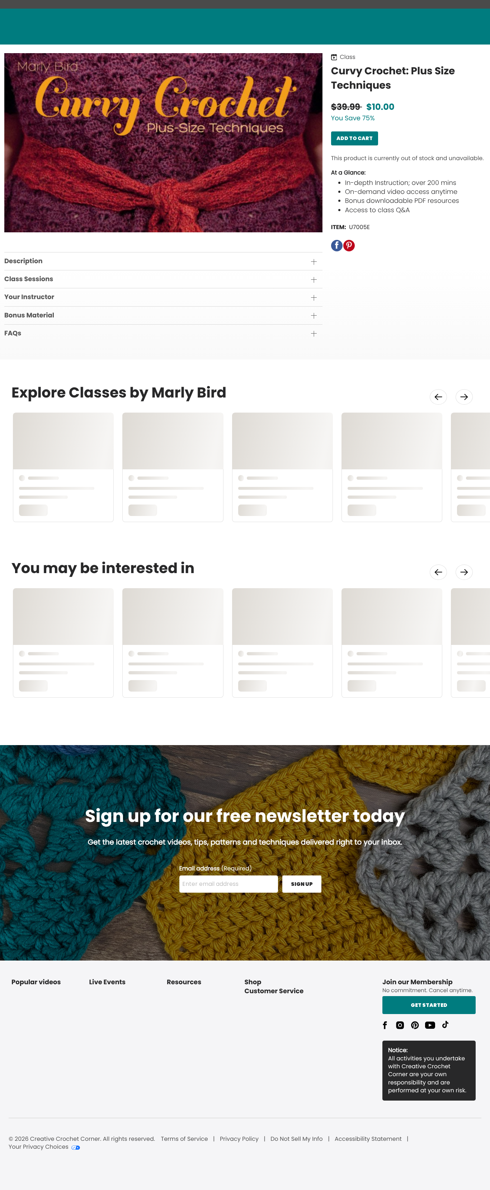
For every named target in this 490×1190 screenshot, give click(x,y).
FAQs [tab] (12, 333)
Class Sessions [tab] (28, 279)
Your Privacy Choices (39, 1147)
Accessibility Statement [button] (368, 1139)
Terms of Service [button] (184, 1139)
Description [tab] (23, 261)
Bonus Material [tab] (29, 315)
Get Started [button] (429, 1005)
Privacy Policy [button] (239, 1139)
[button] (337, 245)
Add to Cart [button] (354, 138)
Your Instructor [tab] (29, 297)
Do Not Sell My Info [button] (296, 1139)
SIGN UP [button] (302, 884)
